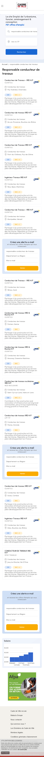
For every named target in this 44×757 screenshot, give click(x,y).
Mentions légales (17, 732)
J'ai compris (5, 753)
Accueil (4, 64)
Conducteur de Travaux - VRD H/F (19, 80)
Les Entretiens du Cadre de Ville (22, 728)
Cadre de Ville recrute (19, 711)
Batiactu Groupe (17, 715)
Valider (22, 268)
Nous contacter (16, 720)
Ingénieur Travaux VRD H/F (16, 178)
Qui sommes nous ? (18, 724)
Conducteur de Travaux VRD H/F (18, 145)
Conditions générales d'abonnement (24, 737)
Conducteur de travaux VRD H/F (18, 113)
